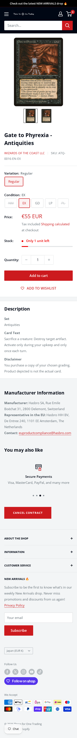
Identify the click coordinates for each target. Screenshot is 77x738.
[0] (69, 13)
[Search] (67, 25)
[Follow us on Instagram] (24, 672)
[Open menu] (6, 14)
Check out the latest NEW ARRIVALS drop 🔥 (38, 3)
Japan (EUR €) (15, 651)
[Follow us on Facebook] (7, 672)
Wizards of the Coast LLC (24, 153)
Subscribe (19, 630)
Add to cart (39, 275)
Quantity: (11, 260)
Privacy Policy (14, 605)
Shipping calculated (55, 224)
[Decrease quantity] (26, 259)
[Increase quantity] (48, 259)
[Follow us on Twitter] (15, 672)
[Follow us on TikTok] (40, 672)
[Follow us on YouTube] (32, 672)
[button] (31, 116)
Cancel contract (28, 513)
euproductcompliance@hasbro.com (45, 433)
